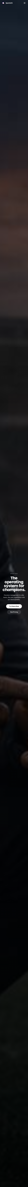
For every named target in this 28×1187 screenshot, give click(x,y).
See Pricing (14, 612)
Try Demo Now (14, 606)
